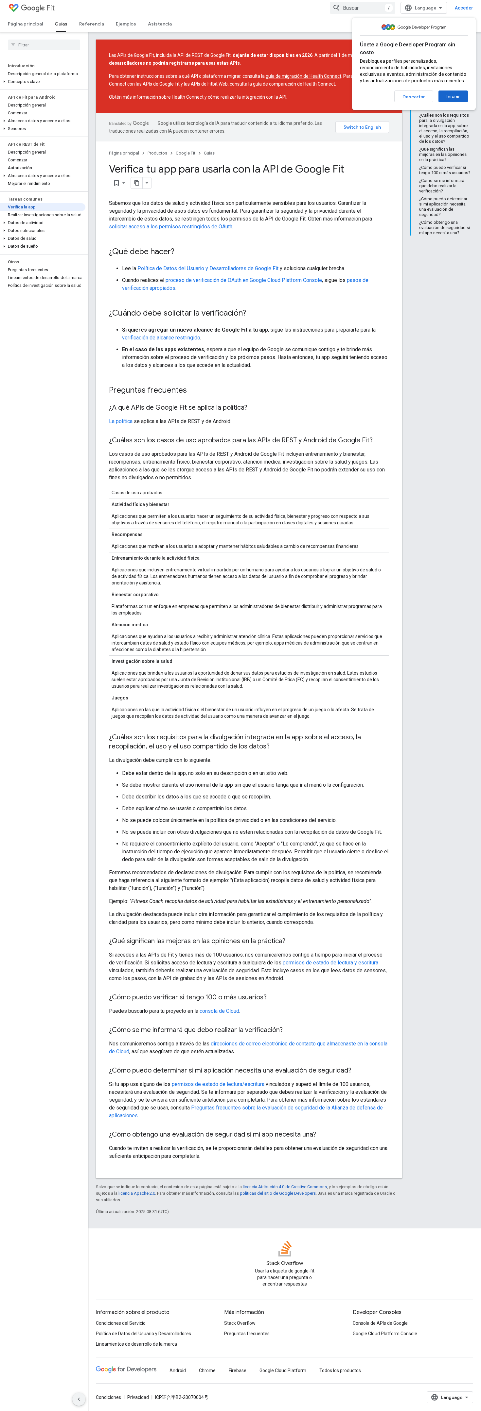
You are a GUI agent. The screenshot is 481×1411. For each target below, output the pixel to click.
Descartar (413, 97)
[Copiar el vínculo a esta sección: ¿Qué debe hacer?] (180, 252)
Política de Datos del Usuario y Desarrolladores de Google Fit (207, 268)
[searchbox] (44, 45)
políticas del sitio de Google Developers (278, 1193)
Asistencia (160, 24)
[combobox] (362, 8)
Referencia (91, 24)
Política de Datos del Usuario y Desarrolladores (143, 1333)
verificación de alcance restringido (161, 338)
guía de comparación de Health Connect (294, 84)
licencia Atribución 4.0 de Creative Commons (285, 1186)
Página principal (25, 24)
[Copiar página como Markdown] (137, 183)
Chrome (207, 1370)
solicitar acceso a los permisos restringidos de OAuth (170, 226)
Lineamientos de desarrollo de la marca (136, 1344)
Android (177, 1370)
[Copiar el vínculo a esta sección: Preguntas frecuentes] (193, 391)
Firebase (237, 1370)
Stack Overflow (240, 1323)
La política (121, 421)
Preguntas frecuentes (247, 1333)
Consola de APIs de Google (380, 1323)
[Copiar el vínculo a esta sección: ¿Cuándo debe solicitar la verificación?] (252, 314)
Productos (157, 153)
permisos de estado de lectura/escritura (218, 1084)
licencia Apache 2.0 (136, 1193)
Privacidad (138, 1397)
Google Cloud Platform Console (385, 1333)
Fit (50, 8)
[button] (42, 82)
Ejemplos (126, 24)
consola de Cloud (219, 1011)
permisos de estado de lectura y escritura (330, 963)
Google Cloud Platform (282, 1370)
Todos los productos (340, 1370)
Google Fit (185, 153)
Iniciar (453, 96)
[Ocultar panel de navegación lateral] (78, 1399)
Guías (61, 24)
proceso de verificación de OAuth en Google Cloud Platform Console (244, 280)
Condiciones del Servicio (121, 1323)
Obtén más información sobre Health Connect (156, 97)
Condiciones (108, 1397)
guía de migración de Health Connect (303, 76)
